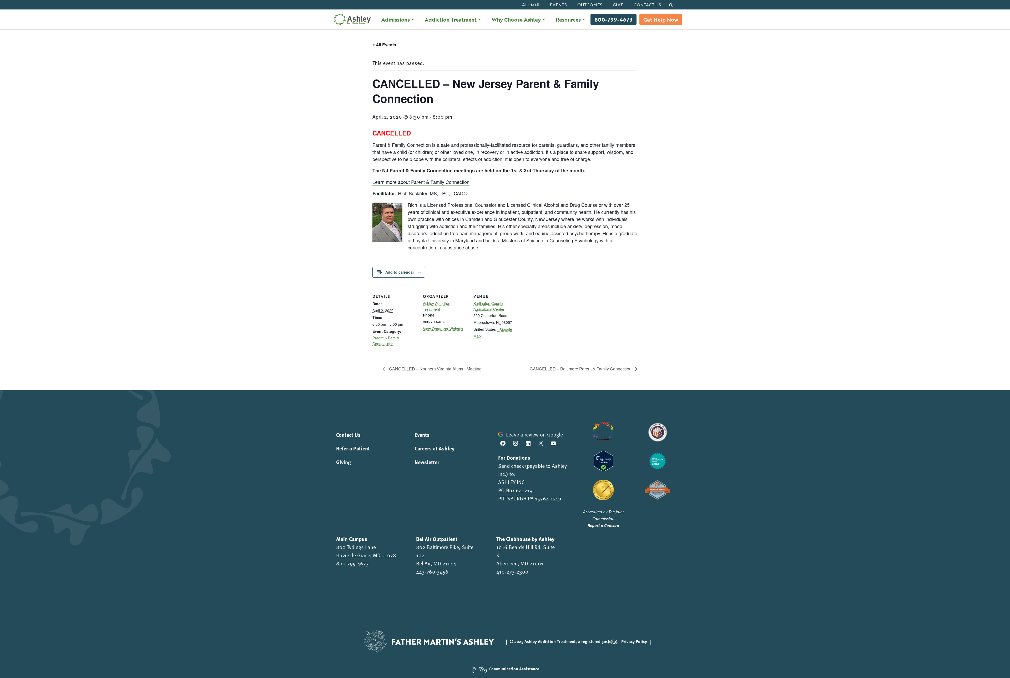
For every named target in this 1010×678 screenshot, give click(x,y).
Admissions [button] (395, 19)
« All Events (384, 45)
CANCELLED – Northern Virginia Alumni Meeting (435, 369)
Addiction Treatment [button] (451, 19)
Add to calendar (399, 272)
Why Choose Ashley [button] (516, 19)
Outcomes (589, 5)
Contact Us (647, 5)
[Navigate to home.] (351, 19)
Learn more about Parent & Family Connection (420, 181)
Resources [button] (568, 19)
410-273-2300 (512, 571)
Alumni (530, 5)
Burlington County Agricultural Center (488, 306)
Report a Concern (603, 525)
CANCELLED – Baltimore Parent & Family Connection (581, 369)
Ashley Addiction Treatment (436, 306)
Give (618, 5)
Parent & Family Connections (385, 340)
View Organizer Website (443, 328)
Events (558, 5)
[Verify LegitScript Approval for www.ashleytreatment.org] (603, 460)
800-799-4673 (613, 19)
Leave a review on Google (534, 434)
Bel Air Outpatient (436, 539)
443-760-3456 (432, 571)
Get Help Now (660, 19)
